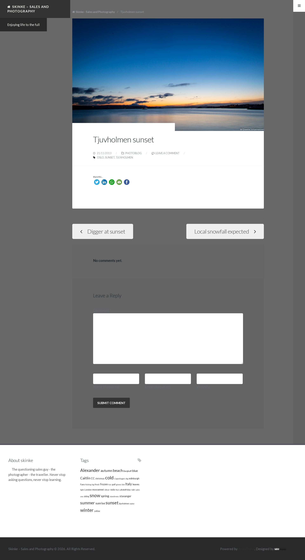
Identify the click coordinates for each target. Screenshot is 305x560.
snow (95, 495)
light (82, 490)
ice (123, 484)
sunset (110, 157)
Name (106, 387)
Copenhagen (119, 478)
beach (118, 470)
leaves (135, 484)
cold (109, 477)
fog (93, 484)
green (118, 484)
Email (158, 387)
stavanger (125, 496)
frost (97, 484)
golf (113, 484)
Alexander (90, 470)
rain (133, 489)
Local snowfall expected (221, 231)
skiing (86, 496)
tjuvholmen (124, 157)
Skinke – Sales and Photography (28, 9)
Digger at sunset (106, 231)
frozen (104, 484)
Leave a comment (167, 153)
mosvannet (98, 489)
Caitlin (85, 478)
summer (87, 502)
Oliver (107, 490)
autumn (106, 471)
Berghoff (127, 471)
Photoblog (133, 153)
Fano (82, 484)
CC (93, 478)
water (132, 504)
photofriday (125, 489)
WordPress (246, 549)
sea (81, 496)
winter (87, 510)
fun (109, 484)
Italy (128, 484)
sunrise (100, 503)
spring (105, 496)
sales (138, 490)
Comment (102, 310)
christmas (100, 478)
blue (135, 470)
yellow (97, 511)
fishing (88, 484)
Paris (118, 490)
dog (127, 479)
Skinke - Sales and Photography (95, 12)
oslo (100, 157)
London (88, 489)
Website (203, 387)
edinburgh (134, 478)
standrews (114, 496)
